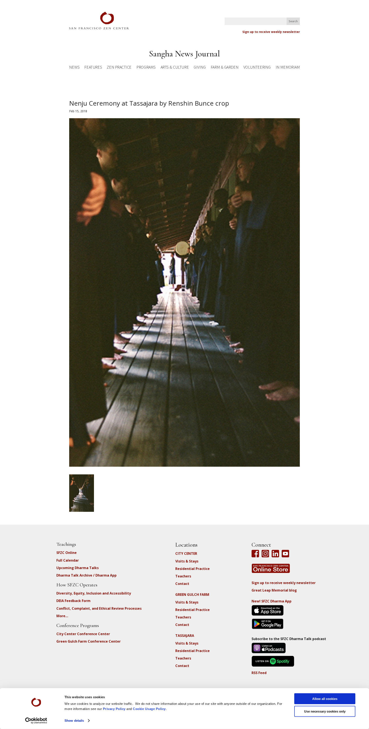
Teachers (183, 576)
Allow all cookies (324, 699)
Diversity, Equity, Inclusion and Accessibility (93, 593)
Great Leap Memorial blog (274, 590)
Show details (74, 720)
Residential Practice (192, 568)
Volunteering (257, 68)
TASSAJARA (184, 635)
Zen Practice (119, 68)
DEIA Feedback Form (73, 600)
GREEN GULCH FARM (192, 594)
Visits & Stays (186, 561)
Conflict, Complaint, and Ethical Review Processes (99, 608)
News (74, 68)
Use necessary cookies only (325, 711)
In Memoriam (288, 68)
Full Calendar (67, 560)
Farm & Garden (224, 68)
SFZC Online (66, 552)
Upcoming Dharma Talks (77, 567)
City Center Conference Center (83, 634)
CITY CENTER (186, 553)
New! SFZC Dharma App (271, 601)
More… (62, 616)
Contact (182, 583)
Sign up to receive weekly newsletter (271, 32)
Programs (145, 68)
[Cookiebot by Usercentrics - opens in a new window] (36, 720)
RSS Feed (259, 672)
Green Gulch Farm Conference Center (88, 641)
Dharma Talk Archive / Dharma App (86, 575)
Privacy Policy (114, 709)
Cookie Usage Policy (149, 709)
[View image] (81, 509)
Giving (200, 68)
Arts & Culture (175, 68)
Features (93, 68)
